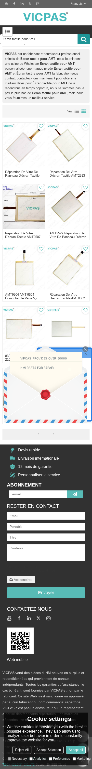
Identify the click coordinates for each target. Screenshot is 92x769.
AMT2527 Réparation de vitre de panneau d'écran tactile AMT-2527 (68, 236)
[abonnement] (75, 494)
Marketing (84, 758)
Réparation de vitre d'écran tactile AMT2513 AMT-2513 (67, 175)
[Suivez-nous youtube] (6, 3)
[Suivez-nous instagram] (38, 3)
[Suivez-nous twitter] (30, 3)
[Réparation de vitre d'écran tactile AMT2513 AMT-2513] (68, 145)
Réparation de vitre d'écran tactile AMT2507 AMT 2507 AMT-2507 (22, 236)
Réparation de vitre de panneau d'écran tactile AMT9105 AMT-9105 (22, 175)
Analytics (40, 758)
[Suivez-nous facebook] (14, 3)
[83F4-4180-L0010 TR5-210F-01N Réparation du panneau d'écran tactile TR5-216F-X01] (24, 329)
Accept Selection (49, 750)
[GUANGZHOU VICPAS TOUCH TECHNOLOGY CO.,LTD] (46, 17)
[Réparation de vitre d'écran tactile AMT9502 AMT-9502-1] (68, 267)
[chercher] (84, 39)
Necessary (19, 758)
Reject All (22, 750)
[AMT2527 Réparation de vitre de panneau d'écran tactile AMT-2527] (68, 206)
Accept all (76, 750)
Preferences (61, 758)
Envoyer (46, 592)
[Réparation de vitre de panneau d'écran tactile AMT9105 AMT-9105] (24, 145)
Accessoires (23, 580)
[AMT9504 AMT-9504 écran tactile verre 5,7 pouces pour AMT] (24, 267)
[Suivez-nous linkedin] (22, 3)
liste (76, 111)
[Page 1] (39, 434)
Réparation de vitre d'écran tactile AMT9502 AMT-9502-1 (67, 298)
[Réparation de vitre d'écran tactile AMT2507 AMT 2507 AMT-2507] (24, 206)
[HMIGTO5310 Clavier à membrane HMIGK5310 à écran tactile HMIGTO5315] (68, 329)
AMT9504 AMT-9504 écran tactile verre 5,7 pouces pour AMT (21, 298)
